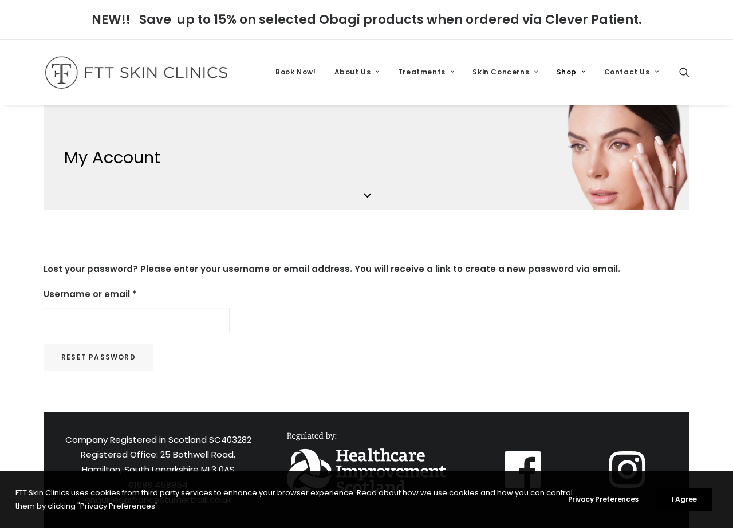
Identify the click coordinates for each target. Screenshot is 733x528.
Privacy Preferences (603, 499)
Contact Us (627, 72)
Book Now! (295, 72)
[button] (684, 72)
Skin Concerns (500, 72)
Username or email (90, 294)
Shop (567, 72)
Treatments (422, 72)
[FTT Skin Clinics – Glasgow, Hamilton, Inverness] (136, 72)
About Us (352, 72)
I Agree (684, 499)
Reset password (98, 357)
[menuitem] (295, 72)
